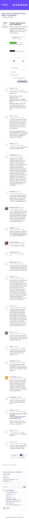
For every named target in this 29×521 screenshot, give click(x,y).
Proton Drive (9, 497)
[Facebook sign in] (14, 61)
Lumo (7, 496)
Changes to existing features (9, 479)
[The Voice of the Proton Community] (14, 5)
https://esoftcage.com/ (20, 201)
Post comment (22, 81)
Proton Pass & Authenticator (12, 501)
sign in (14, 464)
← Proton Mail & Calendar (7, 17)
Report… (20, 38)
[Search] (24, 487)
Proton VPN (8, 503)
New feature (19, 472)
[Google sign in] (23, 61)
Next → (23, 457)
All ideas (5, 475)
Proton (8, 508)
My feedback (6, 477)
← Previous (14, 455)
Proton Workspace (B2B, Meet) (13, 505)
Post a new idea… (7, 474)
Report (22, 89)
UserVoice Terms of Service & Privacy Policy (14, 517)
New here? (18, 77)
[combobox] (13, 486)
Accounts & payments (11, 492)
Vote (5, 27)
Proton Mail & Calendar (9, 472)
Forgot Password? (14, 75)
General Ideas (9, 494)
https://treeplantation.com (19, 234)
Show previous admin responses (17, 44)
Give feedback (10, 490)
